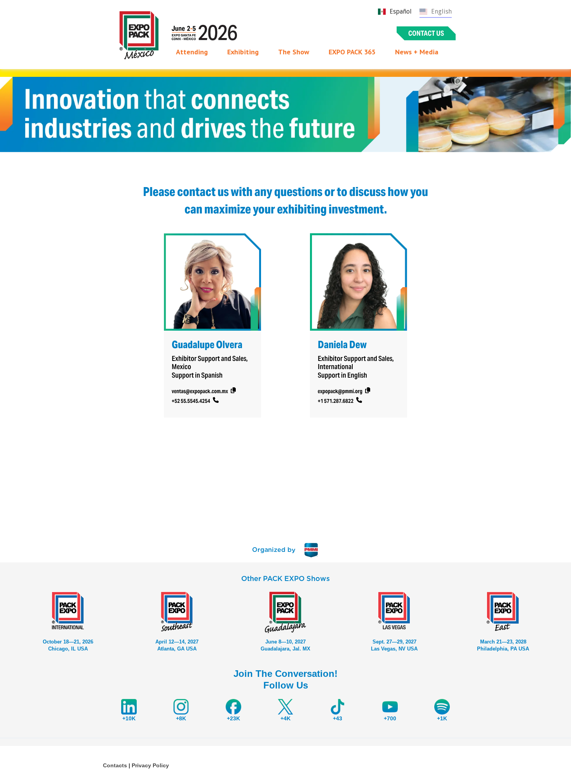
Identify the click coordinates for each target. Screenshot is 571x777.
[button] (192, 52)
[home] (138, 35)
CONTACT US (426, 33)
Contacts (115, 765)
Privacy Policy (150, 765)
